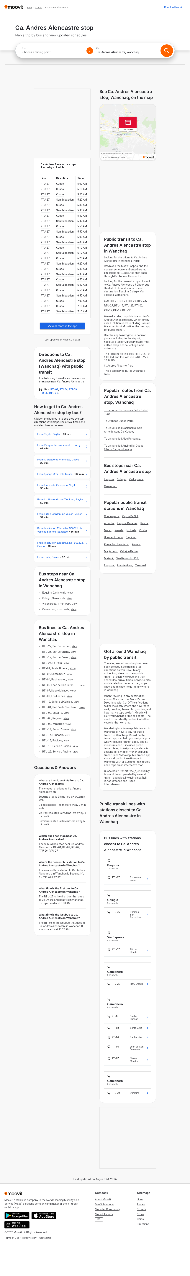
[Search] (166, 50)
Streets (141, 1209)
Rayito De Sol (130, 516)
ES (99, 1219)
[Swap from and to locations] (89, 50)
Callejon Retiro (129, 551)
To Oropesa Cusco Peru (118, 420)
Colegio (121, 479)
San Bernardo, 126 (127, 558)
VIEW (70, 592)
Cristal (143, 530)
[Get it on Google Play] (17, 1215)
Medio (108, 530)
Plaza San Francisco (116, 544)
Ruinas (136, 544)
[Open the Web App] (17, 1224)
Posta (144, 523)
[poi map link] (127, 132)
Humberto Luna (113, 537)
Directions (143, 1224)
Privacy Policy (29, 1237)
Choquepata (111, 516)
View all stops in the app (62, 326)
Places (141, 1204)
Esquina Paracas (127, 523)
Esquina (109, 479)
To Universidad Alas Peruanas (122, 438)
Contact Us (45, 1237)
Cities (140, 1219)
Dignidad (131, 537)
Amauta (109, 523)
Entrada (131, 530)
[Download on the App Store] (43, 1215)
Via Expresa (136, 479)
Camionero (110, 486)
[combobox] (52, 52)
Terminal (140, 565)
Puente (119, 530)
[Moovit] (13, 7)
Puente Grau (124, 565)
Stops (140, 1214)
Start (24, 48)
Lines (140, 1199)
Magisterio (110, 551)
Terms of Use (11, 1237)
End (98, 48)
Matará (108, 558)
